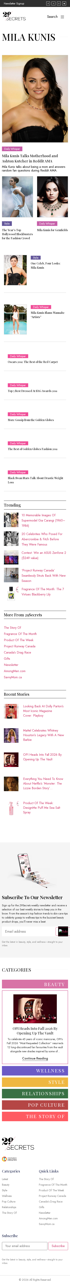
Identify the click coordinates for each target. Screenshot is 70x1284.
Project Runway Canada (19, 646)
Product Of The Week (18, 640)
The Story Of (12, 627)
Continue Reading (35, 1058)
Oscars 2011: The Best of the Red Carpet (33, 362)
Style (7, 224)
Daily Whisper (12, 149)
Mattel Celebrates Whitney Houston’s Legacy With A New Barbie (43, 735)
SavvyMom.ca (13, 677)
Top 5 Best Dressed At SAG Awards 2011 (32, 391)
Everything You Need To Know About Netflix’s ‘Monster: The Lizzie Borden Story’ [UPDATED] (43, 784)
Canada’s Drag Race (17, 652)
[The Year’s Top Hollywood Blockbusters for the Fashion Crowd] (17, 196)
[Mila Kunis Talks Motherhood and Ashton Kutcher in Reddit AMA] (35, 99)
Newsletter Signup (14, 3)
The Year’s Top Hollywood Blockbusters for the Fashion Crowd (17, 234)
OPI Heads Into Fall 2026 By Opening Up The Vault (42, 757)
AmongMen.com (14, 671)
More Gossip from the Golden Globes (31, 420)
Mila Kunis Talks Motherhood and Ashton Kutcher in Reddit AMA (30, 158)
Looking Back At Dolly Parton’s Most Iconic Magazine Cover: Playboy (43, 711)
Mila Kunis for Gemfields (52, 230)
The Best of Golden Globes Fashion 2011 (32, 449)
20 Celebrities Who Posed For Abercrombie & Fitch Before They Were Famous (42, 539)
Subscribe (58, 1246)
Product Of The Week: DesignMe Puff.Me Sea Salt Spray (41, 808)
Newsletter (11, 665)
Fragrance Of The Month (20, 634)
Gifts (7, 658)
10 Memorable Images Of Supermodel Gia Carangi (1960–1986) (43, 520)
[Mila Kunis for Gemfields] (52, 196)
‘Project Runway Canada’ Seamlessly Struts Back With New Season (44, 575)
